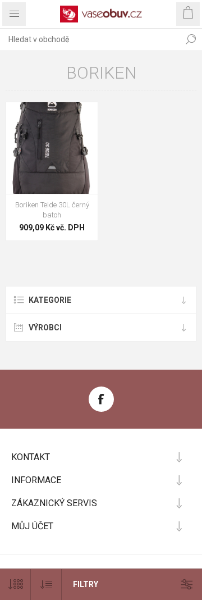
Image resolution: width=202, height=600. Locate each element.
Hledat (191, 39)
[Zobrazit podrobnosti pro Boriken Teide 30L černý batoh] (52, 148)
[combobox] (90, 39)
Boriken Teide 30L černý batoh (52, 210)
